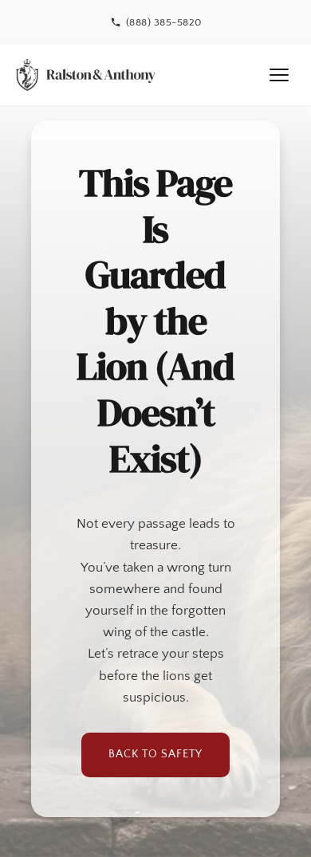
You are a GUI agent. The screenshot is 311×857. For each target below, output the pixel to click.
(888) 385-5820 (164, 22)
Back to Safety (155, 754)
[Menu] (279, 75)
